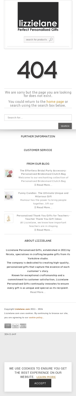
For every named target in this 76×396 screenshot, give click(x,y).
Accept (40, 383)
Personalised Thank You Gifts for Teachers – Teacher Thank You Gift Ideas (43, 217)
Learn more (46, 377)
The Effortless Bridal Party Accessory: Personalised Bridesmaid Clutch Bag (43, 172)
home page (55, 101)
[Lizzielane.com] (38, 16)
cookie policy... (36, 317)
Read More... (38, 292)
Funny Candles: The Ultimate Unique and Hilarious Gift (43, 194)
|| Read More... (43, 185)
